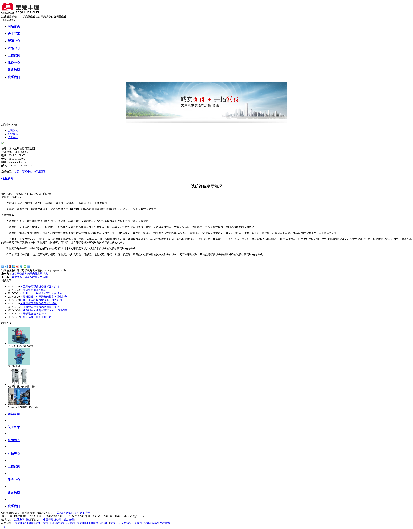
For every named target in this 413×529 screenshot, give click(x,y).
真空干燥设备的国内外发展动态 (30, 273)
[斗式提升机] (19, 363)
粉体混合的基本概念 (33, 289)
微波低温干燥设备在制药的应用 (30, 277)
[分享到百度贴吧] (6, 266)
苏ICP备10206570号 (68, 512)
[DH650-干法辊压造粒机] (19, 343)
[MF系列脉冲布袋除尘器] (19, 384)
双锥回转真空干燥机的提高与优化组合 (43, 296)
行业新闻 (13, 134)
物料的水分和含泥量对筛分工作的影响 (43, 310)
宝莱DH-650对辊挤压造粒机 (59, 523)
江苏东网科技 (22, 519)
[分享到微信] (25, 266)
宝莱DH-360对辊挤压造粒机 (126, 523)
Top (3, 526)
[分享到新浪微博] (17, 266)
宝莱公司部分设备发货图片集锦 (39, 286)
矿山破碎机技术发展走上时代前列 (41, 300)
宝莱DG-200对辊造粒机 (28, 523)
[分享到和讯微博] (10, 266)
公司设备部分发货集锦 (157, 523)
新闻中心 (27, 171)
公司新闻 (13, 130)
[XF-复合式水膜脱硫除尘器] (19, 404)
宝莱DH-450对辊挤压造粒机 (93, 523)
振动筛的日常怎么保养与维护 (38, 303)
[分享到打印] (28, 266)
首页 (16, 171)
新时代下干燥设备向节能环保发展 (41, 293)
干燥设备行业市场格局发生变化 (39, 306)
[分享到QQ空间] (13, 266)
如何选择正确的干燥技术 (35, 317)
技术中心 (13, 137)
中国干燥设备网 (52, 519)
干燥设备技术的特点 (33, 313)
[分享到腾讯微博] (21, 266)
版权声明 (85, 512)
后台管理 (68, 519)
